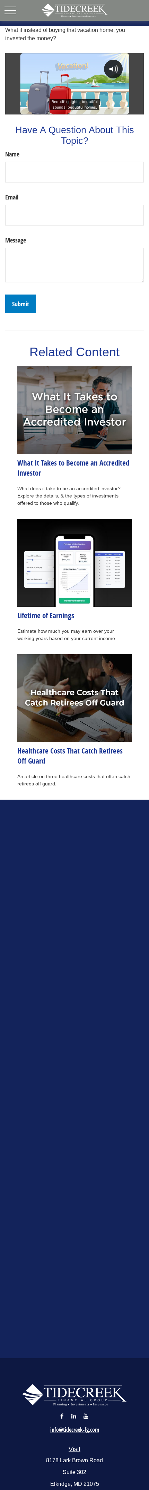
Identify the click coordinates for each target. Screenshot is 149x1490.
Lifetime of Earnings (45, 615)
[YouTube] (86, 1416)
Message (15, 240)
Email (11, 197)
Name (12, 154)
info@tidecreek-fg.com (74, 1429)
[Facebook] (62, 1416)
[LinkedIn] (74, 1416)
